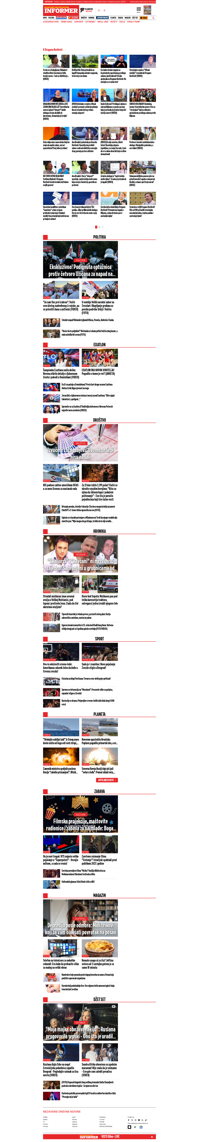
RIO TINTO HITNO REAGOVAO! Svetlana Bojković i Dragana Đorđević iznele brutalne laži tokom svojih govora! (55, 181)
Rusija (122, 22)
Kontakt (102, 1122)
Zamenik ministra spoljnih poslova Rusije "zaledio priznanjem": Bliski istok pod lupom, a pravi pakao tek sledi (59, 770)
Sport (74, 1117)
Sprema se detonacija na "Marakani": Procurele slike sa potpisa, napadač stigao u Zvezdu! (87, 691)
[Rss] (143, 1120)
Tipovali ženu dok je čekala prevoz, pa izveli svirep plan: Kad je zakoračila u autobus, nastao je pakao (86, 616)
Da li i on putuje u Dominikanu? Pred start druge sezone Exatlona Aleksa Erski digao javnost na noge (87, 386)
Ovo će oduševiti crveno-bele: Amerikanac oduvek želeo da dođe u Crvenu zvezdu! (60, 668)
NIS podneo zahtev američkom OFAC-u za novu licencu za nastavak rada (61, 487)
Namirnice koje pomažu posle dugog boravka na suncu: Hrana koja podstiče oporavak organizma (88, 976)
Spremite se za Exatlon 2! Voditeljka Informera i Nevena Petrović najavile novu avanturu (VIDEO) (87, 408)
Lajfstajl (80, 918)
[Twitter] (132, 1120)
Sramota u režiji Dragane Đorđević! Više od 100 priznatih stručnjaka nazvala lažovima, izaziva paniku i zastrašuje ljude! (142, 211)
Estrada (80, 1022)
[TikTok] (146, 1120)
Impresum (103, 1124)
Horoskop (78, 22)
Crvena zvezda (50, 660)
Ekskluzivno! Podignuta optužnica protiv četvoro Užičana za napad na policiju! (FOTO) (80, 271)
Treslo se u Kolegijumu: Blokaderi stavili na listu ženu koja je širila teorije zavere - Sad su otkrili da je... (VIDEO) (56, 74)
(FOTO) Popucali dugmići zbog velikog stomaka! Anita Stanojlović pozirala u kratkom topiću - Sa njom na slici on (88, 1084)
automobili (90, 22)
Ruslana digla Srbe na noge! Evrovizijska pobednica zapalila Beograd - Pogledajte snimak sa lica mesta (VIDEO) (60, 1070)
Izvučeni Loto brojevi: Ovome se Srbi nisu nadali (80, 454)
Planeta (113, 18)
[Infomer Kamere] (88, 10)
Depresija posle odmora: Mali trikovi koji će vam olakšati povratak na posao (80, 929)
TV (44, 1122)
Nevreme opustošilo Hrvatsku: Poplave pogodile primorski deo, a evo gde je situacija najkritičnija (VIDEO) (99, 741)
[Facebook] (129, 1120)
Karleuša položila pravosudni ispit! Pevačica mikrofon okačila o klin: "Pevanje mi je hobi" (89, 1095)
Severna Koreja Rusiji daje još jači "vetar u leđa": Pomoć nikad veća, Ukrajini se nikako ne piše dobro (98, 770)
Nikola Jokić (102, 22)
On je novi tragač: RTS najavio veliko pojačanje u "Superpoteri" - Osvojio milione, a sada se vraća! (60, 860)
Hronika (91, 18)
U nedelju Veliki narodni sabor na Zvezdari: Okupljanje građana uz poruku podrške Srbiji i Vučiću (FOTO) (98, 308)
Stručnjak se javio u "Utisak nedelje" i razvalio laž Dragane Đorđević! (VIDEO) (140, 73)
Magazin (128, 18)
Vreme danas (66, 22)
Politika (51, 18)
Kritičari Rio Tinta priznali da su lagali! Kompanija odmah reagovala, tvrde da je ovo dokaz (85, 73)
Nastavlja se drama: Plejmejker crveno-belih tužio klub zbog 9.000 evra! (88, 702)
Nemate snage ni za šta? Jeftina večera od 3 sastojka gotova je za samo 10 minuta (98, 964)
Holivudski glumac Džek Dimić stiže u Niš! (78, 881)
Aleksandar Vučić (51, 22)
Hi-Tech (46, 956)
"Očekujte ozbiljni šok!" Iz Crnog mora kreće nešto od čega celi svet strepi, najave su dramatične (61, 741)
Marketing (103, 1117)
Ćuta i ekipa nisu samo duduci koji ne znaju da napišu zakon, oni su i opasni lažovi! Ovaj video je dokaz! (56, 145)
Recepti (114, 22)
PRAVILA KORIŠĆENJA (106, 1126)
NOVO (45, 18)
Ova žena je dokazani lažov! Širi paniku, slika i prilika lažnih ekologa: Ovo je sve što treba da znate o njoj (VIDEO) (85, 211)
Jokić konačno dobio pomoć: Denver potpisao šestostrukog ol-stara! (113, 2)
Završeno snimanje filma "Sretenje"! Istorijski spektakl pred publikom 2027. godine (99, 860)
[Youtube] (139, 1120)
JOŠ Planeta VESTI (106, 780)
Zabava (120, 18)
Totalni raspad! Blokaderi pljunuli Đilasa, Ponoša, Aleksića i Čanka (88, 320)
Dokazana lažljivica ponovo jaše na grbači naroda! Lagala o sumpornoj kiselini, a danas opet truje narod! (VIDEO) (142, 181)
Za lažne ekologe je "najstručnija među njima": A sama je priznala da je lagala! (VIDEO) (113, 179)
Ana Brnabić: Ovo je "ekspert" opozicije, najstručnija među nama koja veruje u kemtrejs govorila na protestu (84, 181)
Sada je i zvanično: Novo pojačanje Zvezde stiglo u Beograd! (98, 666)
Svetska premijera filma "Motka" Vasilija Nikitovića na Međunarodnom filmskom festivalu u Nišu (83, 872)
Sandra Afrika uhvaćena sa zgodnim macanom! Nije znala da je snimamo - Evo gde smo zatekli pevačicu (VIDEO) (99, 1070)
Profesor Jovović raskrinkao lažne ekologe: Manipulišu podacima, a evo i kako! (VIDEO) (141, 145)
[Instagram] (136, 1120)
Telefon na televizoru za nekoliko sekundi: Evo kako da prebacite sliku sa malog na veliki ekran (61, 964)
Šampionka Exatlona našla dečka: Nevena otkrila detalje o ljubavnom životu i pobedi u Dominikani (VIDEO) (61, 374)
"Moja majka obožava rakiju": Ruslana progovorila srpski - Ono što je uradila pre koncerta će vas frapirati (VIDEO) (80, 1033)
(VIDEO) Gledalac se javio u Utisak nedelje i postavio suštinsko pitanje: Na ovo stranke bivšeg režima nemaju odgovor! (85, 108)
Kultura (80, 814)
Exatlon (47, 366)
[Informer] (99, 10)
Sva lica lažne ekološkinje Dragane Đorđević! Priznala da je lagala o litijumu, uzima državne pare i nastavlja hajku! (113, 211)
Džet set (135, 18)
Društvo (84, 18)
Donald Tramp (133, 22)
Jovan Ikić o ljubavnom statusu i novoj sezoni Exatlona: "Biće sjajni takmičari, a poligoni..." (88, 397)
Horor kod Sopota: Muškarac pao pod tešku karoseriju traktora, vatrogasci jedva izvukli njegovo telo (100, 600)
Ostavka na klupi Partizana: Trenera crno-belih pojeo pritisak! (86, 678)
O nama (102, 1120)
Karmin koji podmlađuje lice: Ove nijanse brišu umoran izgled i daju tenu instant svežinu (88, 987)
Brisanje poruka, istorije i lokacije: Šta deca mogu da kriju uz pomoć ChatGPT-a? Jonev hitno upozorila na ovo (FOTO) (88, 508)
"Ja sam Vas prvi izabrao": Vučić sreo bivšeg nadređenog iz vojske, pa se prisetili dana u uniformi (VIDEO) (61, 306)
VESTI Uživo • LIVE (110, 1136)
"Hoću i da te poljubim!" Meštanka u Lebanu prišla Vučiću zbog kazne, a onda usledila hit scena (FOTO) (89, 333)
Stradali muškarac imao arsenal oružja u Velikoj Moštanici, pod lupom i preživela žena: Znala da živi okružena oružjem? (60, 602)
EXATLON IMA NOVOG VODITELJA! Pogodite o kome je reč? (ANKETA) (98, 372)
